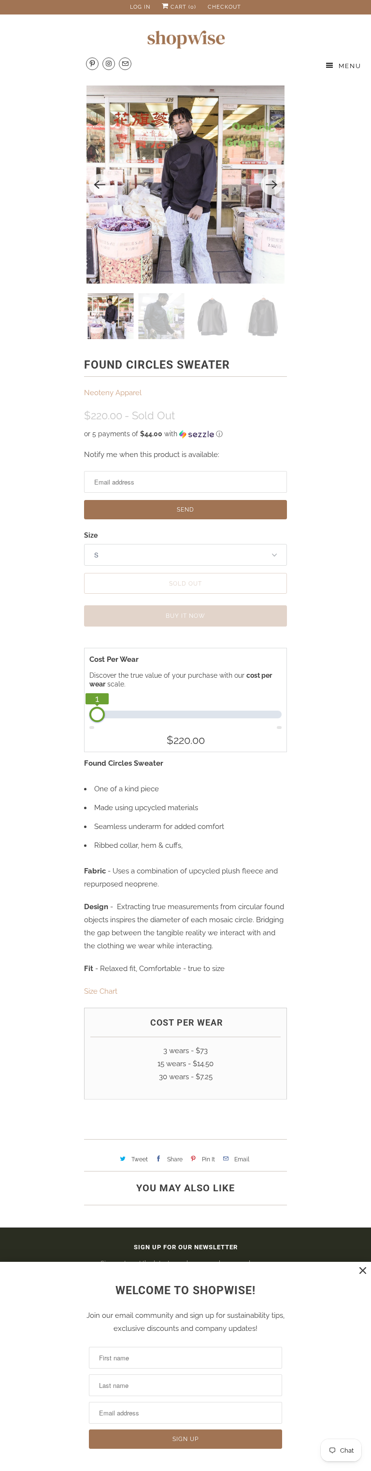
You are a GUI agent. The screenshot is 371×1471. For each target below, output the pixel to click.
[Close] (362, 1270)
